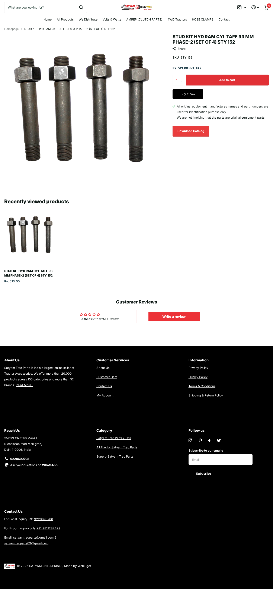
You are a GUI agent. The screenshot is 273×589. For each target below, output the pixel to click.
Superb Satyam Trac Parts (114, 456)
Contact (224, 19)
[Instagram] (190, 440)
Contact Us (104, 386)
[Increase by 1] (182, 76)
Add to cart (227, 80)
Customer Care (106, 377)
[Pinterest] (200, 440)
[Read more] (241, 7)
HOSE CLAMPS (202, 19)
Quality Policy (198, 377)
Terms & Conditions (202, 386)
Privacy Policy (198, 368)
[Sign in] (255, 7)
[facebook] (209, 440)
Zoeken (81, 7)
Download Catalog (190, 131)
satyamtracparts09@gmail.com (26, 543)
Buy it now (188, 94)
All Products (65, 19)
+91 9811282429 (48, 528)
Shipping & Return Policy (206, 395)
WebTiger (84, 566)
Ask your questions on (34, 465)
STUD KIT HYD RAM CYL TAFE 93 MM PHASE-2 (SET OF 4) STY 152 (28, 273)
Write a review (174, 316)
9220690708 (19, 459)
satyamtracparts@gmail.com (33, 537)
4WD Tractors (177, 19)
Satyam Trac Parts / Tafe (113, 438)
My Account (104, 395)
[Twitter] (219, 440)
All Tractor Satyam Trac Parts (116, 447)
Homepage (11, 29)
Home (48, 19)
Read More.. (24, 385)
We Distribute (88, 19)
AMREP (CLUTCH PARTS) (144, 19)
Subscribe (204, 473)
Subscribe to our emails (206, 450)
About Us (102, 368)
